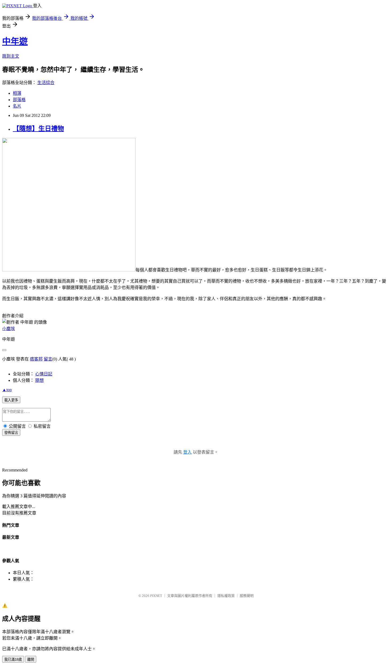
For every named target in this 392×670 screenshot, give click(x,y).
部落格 (19, 99)
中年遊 (15, 41)
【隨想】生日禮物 (38, 128)
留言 (48, 359)
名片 (17, 106)
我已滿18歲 (13, 659)
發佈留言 (11, 433)
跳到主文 (10, 56)
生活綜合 (45, 82)
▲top (7, 389)
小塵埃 (8, 328)
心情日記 (43, 374)
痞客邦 (36, 359)
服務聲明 (247, 596)
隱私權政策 (226, 596)
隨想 (39, 380)
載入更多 (11, 400)
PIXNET (156, 596)
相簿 (17, 93)
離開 (30, 659)
